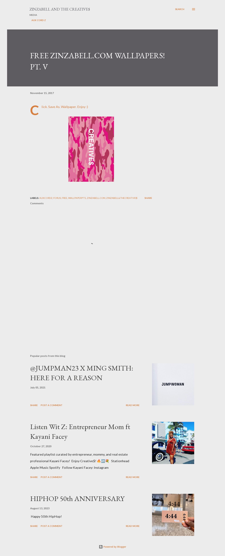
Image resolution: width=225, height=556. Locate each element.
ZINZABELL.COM (96, 198)
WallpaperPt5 (77, 198)
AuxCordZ (45, 198)
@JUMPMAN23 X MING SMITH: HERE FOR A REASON (81, 372)
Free (64, 198)
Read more (133, 405)
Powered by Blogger (114, 546)
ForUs (57, 198)
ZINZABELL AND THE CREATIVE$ (59, 9)
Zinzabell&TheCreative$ (121, 198)
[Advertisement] (85, 313)
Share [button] (148, 198)
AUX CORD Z (38, 20)
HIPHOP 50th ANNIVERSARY (77, 498)
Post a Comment (51, 405)
